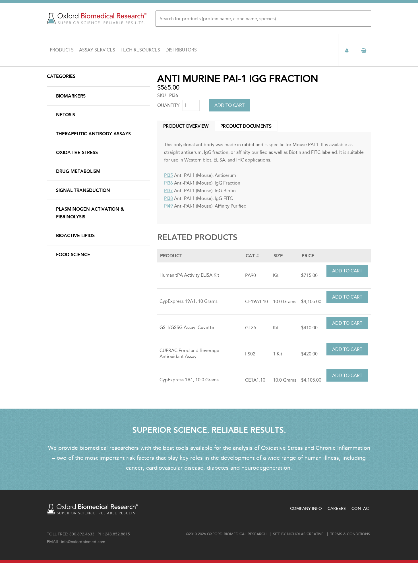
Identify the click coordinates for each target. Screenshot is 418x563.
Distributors (181, 50)
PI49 (168, 206)
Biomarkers (71, 96)
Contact (361, 508)
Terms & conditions (350, 534)
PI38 (168, 198)
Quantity (168, 105)
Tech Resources (140, 50)
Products (62, 50)
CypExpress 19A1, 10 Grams (189, 301)
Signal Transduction (83, 190)
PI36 (168, 183)
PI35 (168, 175)
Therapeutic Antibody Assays (93, 133)
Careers (337, 508)
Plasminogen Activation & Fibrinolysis (90, 213)
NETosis (65, 114)
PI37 (168, 190)
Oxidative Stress (77, 152)
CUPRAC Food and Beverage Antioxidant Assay (189, 353)
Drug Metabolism (78, 171)
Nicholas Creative (305, 534)
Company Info (306, 508)
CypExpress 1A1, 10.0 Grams (189, 379)
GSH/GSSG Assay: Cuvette (187, 327)
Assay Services (97, 50)
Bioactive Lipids (75, 235)
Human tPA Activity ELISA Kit (189, 275)
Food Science (73, 254)
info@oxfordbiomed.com (83, 541)
